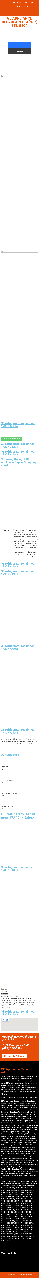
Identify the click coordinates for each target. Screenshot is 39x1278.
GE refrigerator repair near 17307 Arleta (18, 424)
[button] (3, 998)
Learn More (19, 45)
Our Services (19, 51)
